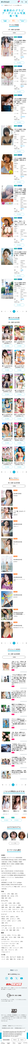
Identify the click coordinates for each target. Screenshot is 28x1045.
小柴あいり (16, 134)
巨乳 (17, 903)
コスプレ (6, 893)
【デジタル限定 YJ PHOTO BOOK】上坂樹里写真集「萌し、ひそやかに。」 (20, 254)
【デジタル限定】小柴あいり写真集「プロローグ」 (20, 131)
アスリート (13, 949)
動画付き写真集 (5, 884)
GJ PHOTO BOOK (6, 873)
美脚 (4, 907)
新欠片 (8, 864)
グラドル (6, 935)
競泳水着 (5, 896)
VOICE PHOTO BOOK (16, 884)
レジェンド (18, 947)
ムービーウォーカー (6, 866)
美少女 (5, 916)
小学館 (9, 861)
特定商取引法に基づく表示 (7, 1028)
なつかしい (15, 918)
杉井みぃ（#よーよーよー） (20, 287)
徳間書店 (3, 864)
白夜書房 (17, 864)
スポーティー (17, 909)
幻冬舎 (20, 859)
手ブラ (5, 957)
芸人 (4, 949)
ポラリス (23, 886)
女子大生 (5, 939)
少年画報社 (15, 861)
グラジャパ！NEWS (22, 21)
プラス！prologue (17, 882)
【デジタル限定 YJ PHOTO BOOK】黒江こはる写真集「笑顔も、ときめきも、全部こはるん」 (20, 101)
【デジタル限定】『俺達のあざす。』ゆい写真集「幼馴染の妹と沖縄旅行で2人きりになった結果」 (20, 191)
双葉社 (22, 864)
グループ (20, 928)
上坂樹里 (16, 258)
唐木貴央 (22, 56)
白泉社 (12, 864)
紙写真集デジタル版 (6, 882)
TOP (2, 5)
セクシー (17, 920)
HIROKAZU (23, 116)
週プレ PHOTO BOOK (7, 871)
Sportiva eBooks (19, 877)
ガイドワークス (11, 857)
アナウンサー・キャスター (10, 943)
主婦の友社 (4, 861)
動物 (13, 959)
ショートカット (15, 905)
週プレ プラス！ (14, 21)
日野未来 (16, 163)
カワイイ (6, 920)
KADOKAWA (19, 857)
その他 (20, 959)
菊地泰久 (22, 85)
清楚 (4, 923)
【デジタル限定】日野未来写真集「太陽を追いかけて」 (20, 160)
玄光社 (16, 859)
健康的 (20, 907)
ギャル (20, 911)
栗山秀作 (22, 176)
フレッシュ (6, 909)
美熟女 (5, 918)
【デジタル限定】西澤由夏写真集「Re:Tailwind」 (20, 70)
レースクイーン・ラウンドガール (12, 941)
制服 (14, 893)
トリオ (12, 928)
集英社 (24, 859)
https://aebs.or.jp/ (4, 1020)
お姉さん (14, 916)
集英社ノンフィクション (7, 877)
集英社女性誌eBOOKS (20, 875)
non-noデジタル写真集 (7, 875)
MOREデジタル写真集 (18, 873)
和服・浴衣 (6, 898)
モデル (13, 937)
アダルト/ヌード (5, 952)
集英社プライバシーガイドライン (15, 1025)
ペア (4, 928)
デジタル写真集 (5, 21)
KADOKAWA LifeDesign (7, 859)
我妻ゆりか (16, 45)
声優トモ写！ (17, 886)
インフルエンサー (8, 945)
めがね (15, 896)
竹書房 (20, 861)
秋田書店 (3, 857)
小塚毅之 (22, 239)
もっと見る (14, 843)
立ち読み (19, 62)
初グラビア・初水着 (17, 957)
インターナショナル (8, 911)
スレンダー (6, 903)
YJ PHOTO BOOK (18, 871)
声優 (21, 937)
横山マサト (23, 145)
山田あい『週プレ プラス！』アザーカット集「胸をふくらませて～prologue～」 (20, 224)
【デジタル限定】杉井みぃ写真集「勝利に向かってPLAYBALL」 (20, 284)
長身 (12, 907)
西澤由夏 (16, 73)
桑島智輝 (22, 299)
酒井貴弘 (22, 208)
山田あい (16, 228)
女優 (4, 937)
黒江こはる (16, 105)
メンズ (5, 959)
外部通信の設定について (20, 1028)
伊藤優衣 (16, 195)
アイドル (16, 935)
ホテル (5, 930)
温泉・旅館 (14, 930)
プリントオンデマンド (7, 886)
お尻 (4, 905)
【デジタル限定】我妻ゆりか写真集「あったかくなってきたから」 (20, 42)
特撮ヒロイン (6, 947)
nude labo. (4, 888)
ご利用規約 (4, 1025)
